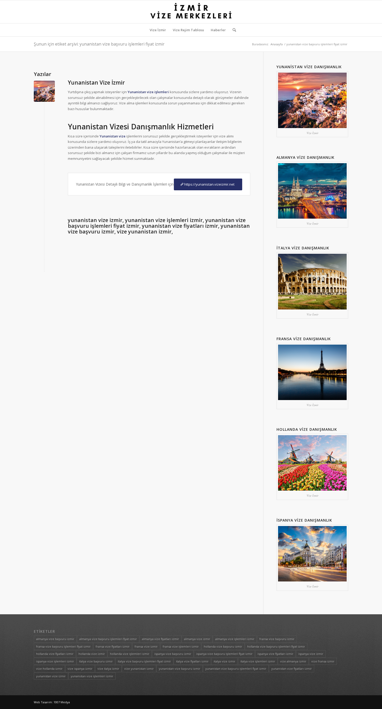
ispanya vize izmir (310, 654)
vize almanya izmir (293, 661)
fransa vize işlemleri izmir (181, 646)
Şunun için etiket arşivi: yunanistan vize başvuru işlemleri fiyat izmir (99, 44)
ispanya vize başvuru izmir (172, 654)
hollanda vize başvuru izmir (223, 646)
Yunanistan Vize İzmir (96, 82)
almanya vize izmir (197, 639)
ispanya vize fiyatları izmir (275, 654)
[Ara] (232, 29)
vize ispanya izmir (80, 668)
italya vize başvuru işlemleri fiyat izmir (144, 661)
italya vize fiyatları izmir (192, 661)
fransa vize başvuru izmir (276, 639)
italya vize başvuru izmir (96, 661)
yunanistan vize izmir (51, 676)
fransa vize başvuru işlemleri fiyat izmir (63, 646)
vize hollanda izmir (49, 668)
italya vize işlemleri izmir (257, 661)
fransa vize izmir (146, 646)
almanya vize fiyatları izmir (160, 639)
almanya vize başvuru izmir (55, 639)
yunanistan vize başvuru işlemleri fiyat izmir (235, 668)
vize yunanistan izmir (139, 668)
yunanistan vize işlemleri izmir (92, 676)
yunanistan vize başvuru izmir (179, 668)
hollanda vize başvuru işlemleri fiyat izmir (276, 646)
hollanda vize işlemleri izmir (129, 654)
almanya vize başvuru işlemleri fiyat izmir (108, 639)
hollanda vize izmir (91, 654)
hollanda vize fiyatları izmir (55, 654)
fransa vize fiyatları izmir (113, 646)
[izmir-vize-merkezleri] (191, 11)
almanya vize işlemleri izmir (234, 639)
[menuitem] (157, 29)
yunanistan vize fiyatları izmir (291, 668)
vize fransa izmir (322, 661)
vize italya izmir (108, 668)
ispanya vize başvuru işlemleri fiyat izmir (224, 654)
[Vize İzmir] (44, 91)
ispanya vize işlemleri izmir (55, 661)
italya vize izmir (224, 661)
